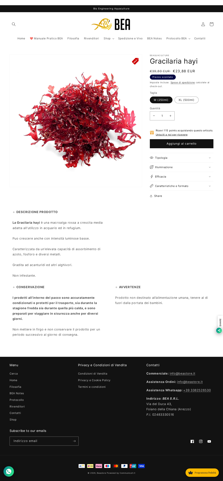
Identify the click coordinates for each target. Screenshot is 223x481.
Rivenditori (17, 406)
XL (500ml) (187, 99)
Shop (13, 419)
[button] (14, 24)
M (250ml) (161, 99)
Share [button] (158, 195)
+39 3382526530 (197, 390)
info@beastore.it (182, 373)
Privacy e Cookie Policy (94, 380)
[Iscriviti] (74, 441)
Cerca (14, 373)
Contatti (15, 413)
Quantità (155, 108)
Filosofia (15, 386)
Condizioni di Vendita (92, 373)
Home (13, 380)
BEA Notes (17, 393)
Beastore (101, 473)
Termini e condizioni (92, 386)
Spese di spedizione (183, 82)
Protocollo (17, 400)
